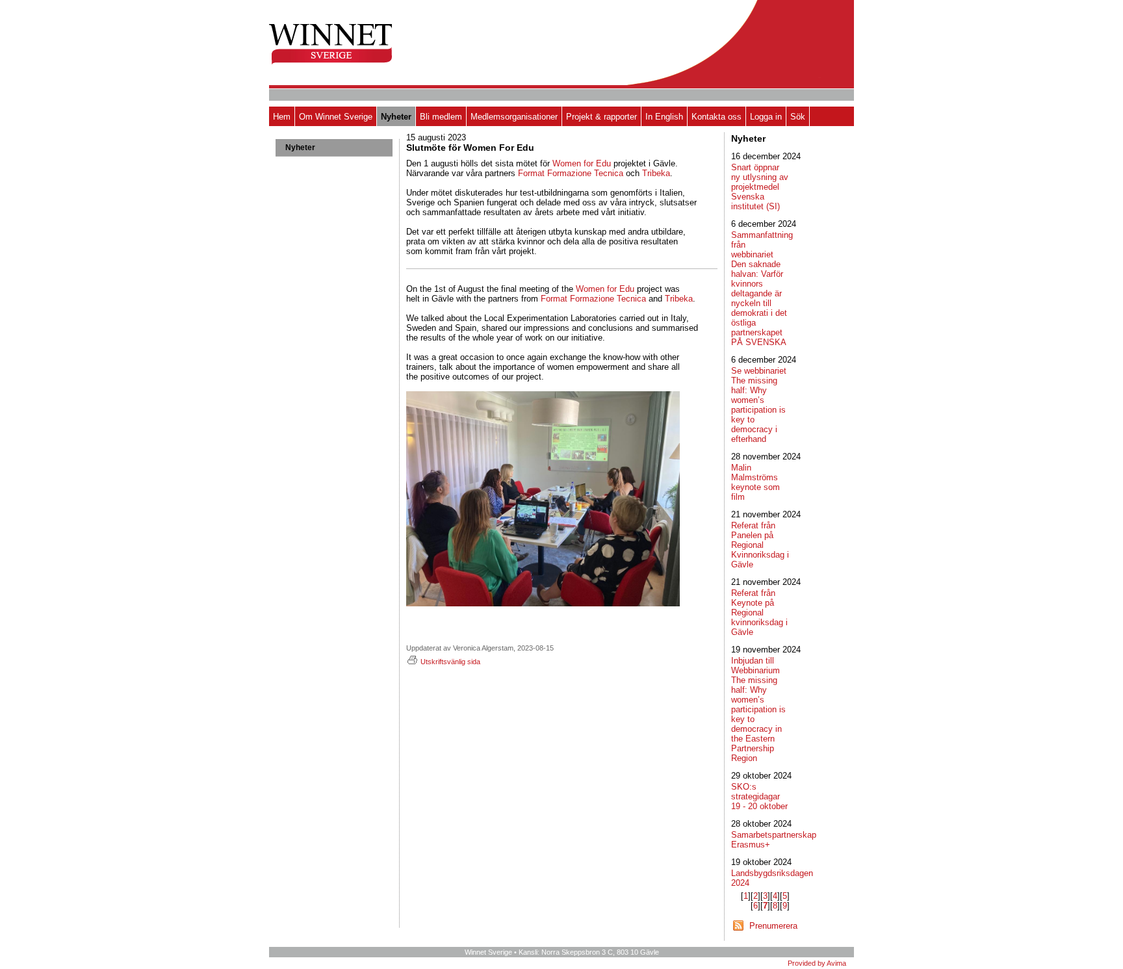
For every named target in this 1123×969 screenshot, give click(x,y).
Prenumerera (773, 926)
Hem (281, 117)
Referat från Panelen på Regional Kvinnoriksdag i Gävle (760, 545)
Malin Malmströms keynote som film (755, 482)
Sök (797, 117)
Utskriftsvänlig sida (450, 661)
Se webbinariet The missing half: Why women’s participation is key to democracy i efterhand (758, 405)
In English (664, 117)
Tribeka (656, 173)
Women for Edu (581, 163)
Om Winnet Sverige (335, 117)
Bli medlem (441, 117)
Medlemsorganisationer (514, 117)
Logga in (766, 117)
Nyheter (396, 117)
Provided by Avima (817, 963)
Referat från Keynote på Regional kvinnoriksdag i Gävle (759, 612)
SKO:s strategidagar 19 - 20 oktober (759, 796)
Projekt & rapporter (601, 117)
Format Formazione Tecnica (593, 299)
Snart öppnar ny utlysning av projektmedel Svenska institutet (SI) (759, 186)
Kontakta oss (716, 117)
